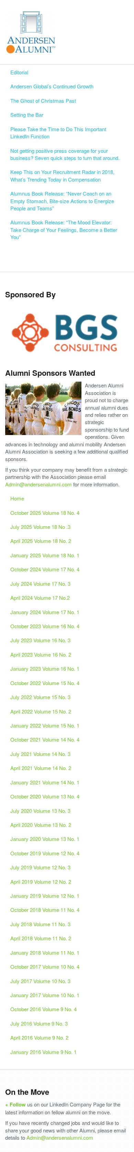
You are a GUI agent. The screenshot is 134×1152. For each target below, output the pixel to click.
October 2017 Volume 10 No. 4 (44, 966)
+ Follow (15, 1104)
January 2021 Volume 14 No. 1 (44, 782)
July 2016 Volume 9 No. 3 (39, 1023)
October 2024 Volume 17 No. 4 (44, 569)
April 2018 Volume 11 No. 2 (40, 938)
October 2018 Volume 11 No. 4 (44, 909)
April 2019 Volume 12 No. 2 (40, 881)
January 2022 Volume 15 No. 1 (44, 725)
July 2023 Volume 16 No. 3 (40, 640)
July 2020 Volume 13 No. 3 (40, 810)
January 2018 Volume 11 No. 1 (44, 952)
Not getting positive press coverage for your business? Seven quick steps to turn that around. (65, 154)
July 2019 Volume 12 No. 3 (40, 867)
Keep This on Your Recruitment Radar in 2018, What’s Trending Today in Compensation (62, 175)
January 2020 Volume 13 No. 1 (44, 838)
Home (17, 498)
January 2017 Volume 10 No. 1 (44, 995)
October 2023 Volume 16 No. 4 (44, 626)
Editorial (19, 72)
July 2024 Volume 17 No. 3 (40, 583)
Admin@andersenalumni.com (38, 484)
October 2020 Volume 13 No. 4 (44, 796)
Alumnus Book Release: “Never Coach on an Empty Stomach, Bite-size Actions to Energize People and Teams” (62, 201)
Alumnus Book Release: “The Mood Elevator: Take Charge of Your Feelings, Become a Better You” (63, 229)
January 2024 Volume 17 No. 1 (44, 612)
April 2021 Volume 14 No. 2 (40, 767)
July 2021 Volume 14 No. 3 (40, 753)
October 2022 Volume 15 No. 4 (44, 682)
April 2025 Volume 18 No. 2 (40, 540)
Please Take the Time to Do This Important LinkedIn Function (58, 132)
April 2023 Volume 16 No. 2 (40, 654)
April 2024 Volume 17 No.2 (40, 597)
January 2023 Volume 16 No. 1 (44, 668)
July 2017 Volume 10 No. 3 (40, 980)
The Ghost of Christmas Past (43, 100)
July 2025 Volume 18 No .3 (40, 526)
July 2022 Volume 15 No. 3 (40, 697)
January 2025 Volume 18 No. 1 (44, 555)
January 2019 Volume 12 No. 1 (44, 895)
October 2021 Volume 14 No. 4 (44, 739)
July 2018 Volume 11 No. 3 (40, 924)
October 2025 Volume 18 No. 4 (44, 512)
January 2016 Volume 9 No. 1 (43, 1051)
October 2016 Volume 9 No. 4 (43, 1009)
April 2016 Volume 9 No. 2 (39, 1037)
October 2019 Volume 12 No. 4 (44, 853)
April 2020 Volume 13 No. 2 (40, 824)
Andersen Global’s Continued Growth (51, 86)
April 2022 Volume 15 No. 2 (40, 711)
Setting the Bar (26, 114)
